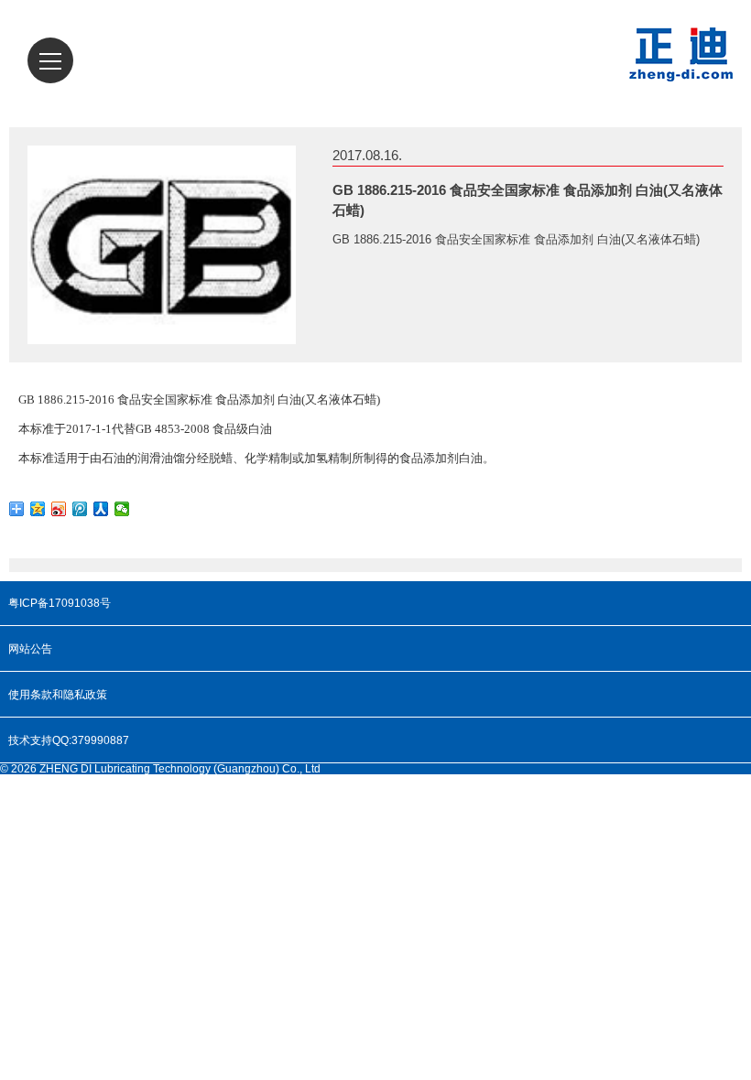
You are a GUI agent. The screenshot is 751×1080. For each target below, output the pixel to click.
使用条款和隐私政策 (57, 694)
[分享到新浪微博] (59, 509)
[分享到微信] (122, 509)
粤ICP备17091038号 (59, 603)
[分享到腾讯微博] (80, 509)
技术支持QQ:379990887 (68, 740)
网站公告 (30, 649)
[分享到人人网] (101, 509)
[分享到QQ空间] (38, 509)
